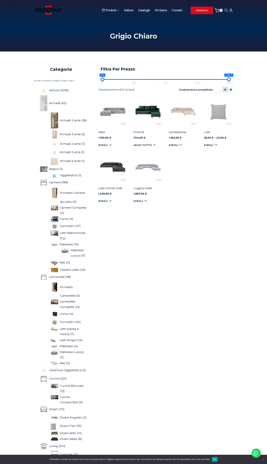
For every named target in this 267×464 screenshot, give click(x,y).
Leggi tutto (143, 144)
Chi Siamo (161, 10)
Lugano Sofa (143, 188)
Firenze (139, 132)
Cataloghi (144, 10)
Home (37, 80)
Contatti (177, 10)
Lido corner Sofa (110, 188)
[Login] (231, 10)
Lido (207, 132)
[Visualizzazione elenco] (231, 89)
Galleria (128, 10)
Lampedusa (177, 132)
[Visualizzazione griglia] (225, 89)
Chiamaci (202, 10)
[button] (256, 453)
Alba (101, 132)
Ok (214, 459)
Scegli (103, 144)
